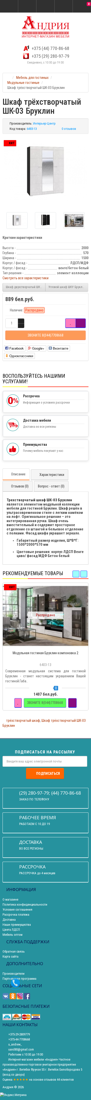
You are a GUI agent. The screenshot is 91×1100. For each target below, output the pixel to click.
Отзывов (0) (20, 486)
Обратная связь (14, 951)
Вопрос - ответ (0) (51, 486)
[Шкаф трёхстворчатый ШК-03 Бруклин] (45, 171)
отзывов (50, 1079)
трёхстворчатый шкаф (23, 721)
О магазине (10, 899)
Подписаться (48, 774)
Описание (18, 474)
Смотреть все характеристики (26, 278)
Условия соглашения (17, 909)
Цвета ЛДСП (11, 929)
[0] (82, 6)
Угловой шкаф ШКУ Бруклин (67, 287)
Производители (14, 973)
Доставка (9, 919)
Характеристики (51, 475)
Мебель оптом (12, 935)
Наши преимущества (17, 924)
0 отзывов (69, 129)
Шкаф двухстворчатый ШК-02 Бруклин (26, 287)
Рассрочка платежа (16, 914)
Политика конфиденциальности (25, 904)
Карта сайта (10, 956)
